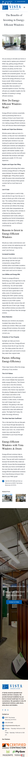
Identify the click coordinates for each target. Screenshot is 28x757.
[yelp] (10, 3)
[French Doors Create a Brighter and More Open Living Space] (21, 498)
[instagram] (7, 3)
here (3, 477)
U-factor (12, 380)
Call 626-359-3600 (21, 1)
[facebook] (2, 3)
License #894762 (8, 1)
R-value (12, 392)
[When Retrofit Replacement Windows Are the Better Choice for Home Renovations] (7, 498)
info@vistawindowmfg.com (12, 725)
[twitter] (5, 3)
